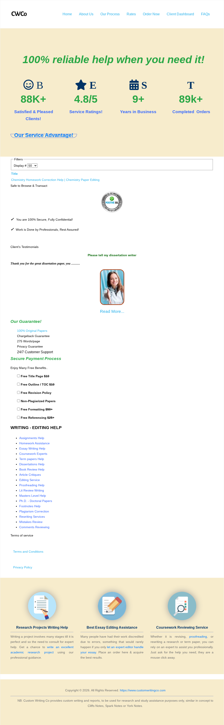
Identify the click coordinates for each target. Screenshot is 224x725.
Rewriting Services (32, 516)
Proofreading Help (31, 485)
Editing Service (29, 480)
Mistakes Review (30, 522)
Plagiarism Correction (34, 511)
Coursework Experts (33, 453)
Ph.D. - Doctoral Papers (35, 501)
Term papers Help (31, 459)
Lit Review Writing (31, 490)
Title (14, 173)
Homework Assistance (34, 443)
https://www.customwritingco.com (143, 690)
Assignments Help (31, 438)
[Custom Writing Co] (19, 14)
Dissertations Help (31, 464)
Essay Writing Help (32, 448)
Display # (20, 165)
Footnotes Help (29, 506)
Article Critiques (30, 474)
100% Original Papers (32, 330)
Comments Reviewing (34, 527)
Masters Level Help (32, 495)
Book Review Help (31, 469)
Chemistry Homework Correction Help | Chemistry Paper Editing (55, 180)
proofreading (198, 636)
